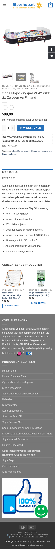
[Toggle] (51, 405)
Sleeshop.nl (28, 541)
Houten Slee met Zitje (14, 376)
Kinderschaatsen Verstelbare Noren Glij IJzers (27, 433)
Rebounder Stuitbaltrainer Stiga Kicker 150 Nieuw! (11, 295)
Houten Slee (9, 370)
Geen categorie (10, 466)
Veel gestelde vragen (34, 537)
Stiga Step (8, 460)
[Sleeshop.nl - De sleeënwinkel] (27, 5)
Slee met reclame (11, 472)
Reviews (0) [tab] (8, 178)
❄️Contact (14, 537)
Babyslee (7, 399)
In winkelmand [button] (12, 306)
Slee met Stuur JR (12, 416)
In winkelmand (30, 128)
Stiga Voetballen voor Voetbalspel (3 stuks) (39, 294)
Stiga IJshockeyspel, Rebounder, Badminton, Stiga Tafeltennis (26, 87)
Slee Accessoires (11, 388)
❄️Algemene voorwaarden (21, 535)
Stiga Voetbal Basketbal (15, 439)
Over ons (43, 535)
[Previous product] (11, 107)
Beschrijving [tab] (10, 172)
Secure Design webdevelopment (27, 545)
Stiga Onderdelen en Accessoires (20, 393)
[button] (4, 5)
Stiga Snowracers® (12, 411)
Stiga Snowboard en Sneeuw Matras (22, 428)
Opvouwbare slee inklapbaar (17, 382)
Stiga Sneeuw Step (12, 422)
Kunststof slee (10, 405)
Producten (31, 532)
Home (5, 86)
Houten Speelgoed (12, 445)
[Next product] (5, 107)
